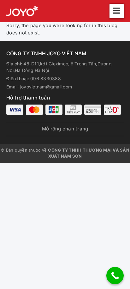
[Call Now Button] (115, 275)
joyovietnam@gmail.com (46, 86)
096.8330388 (45, 78)
